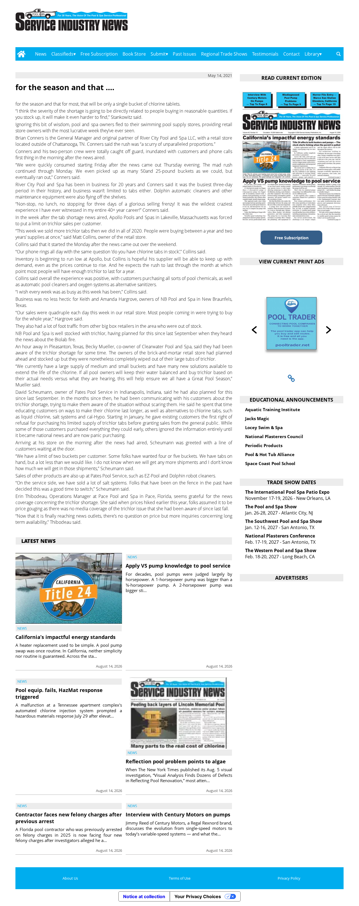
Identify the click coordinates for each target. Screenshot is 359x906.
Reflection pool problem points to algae (176, 761)
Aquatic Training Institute (272, 409)
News (41, 54)
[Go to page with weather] (294, 25)
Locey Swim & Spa (264, 427)
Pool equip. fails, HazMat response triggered (59, 693)
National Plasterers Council (274, 436)
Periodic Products (263, 445)
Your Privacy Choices (197, 896)
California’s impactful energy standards (65, 637)
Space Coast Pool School (270, 463)
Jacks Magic (257, 418)
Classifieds (62, 54)
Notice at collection (144, 896)
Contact (291, 54)
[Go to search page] (338, 53)
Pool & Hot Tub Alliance (269, 454)
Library (312, 54)
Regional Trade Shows (224, 54)
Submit (158, 54)
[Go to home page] (21, 53)
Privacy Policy (289, 878)
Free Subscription (99, 54)
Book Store (134, 54)
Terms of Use (179, 878)
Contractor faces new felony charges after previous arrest (68, 817)
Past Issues (184, 54)
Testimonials (265, 54)
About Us (70, 878)
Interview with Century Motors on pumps (178, 814)
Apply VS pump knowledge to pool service (178, 565)
